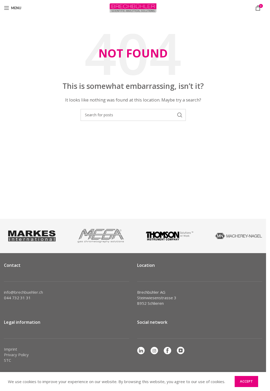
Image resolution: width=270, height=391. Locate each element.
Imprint (10, 349)
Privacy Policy (16, 354)
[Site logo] (133, 7)
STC (7, 360)
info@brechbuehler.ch (23, 292)
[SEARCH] (180, 115)
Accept (246, 381)
